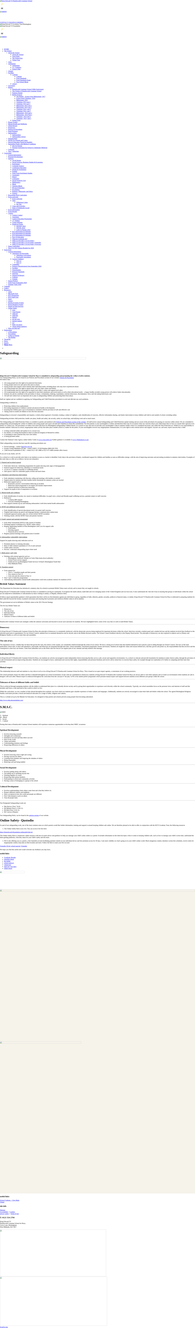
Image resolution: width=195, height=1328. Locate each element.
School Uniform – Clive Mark (9, 1200)
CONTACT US (5, 22)
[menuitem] (99, 343)
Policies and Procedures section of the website (71, 422)
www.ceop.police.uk (45, 440)
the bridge (7, 861)
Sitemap (2, 1210)
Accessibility (4, 1212)
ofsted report (8, 868)
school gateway (9, 863)
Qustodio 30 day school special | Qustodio (13, 846)
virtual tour (7, 865)
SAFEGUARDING (16, 22)
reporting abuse (9, 859)
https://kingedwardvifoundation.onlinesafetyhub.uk (16, 832)
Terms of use (15, 1214)
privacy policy (4, 1214)
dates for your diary (10, 866)
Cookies (12, 1212)
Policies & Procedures (67, 378)
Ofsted (2, 1202)
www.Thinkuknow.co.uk (80, 440)
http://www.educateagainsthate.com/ (11, 700)
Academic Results (10, 857)
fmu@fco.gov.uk (26, 446)
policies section (34, 815)
